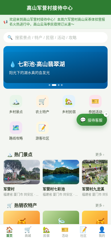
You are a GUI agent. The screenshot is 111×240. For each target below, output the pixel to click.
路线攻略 (16, 132)
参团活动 (95, 106)
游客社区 (42, 132)
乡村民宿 (69, 106)
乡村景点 (16, 106)
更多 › (99, 154)
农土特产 (42, 106)
